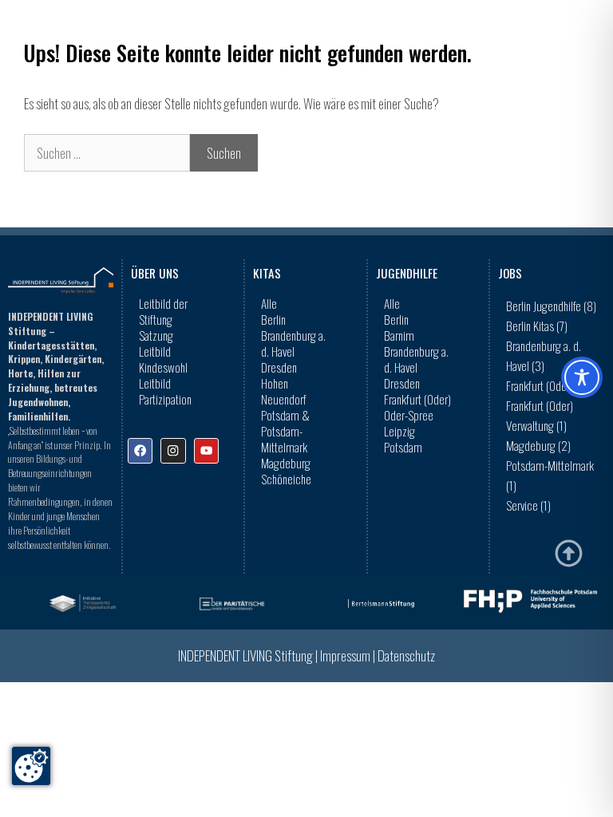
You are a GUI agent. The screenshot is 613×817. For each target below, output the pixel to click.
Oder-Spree (408, 415)
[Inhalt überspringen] (569, 553)
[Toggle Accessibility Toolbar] (582, 377)
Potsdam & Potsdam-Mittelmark (285, 431)
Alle (269, 303)
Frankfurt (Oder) (417, 399)
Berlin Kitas (537, 325)
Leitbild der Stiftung (163, 311)
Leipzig (399, 431)
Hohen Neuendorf (283, 391)
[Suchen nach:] (107, 153)
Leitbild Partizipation (165, 391)
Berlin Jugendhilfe (551, 305)
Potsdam (403, 447)
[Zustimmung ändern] (31, 766)
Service (528, 505)
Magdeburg (285, 463)
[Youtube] (206, 450)
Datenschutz (406, 655)
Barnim (399, 335)
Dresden (279, 367)
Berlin (273, 319)
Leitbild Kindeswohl (163, 359)
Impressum (345, 655)
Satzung (156, 335)
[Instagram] (172, 450)
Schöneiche (286, 479)
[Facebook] (140, 450)
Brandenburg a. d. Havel (293, 343)
